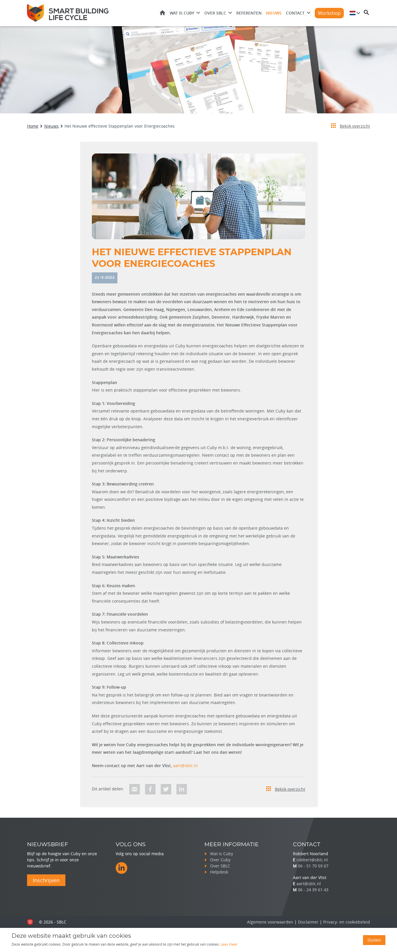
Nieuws (274, 13)
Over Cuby (220, 859)
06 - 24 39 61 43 (313, 889)
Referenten (249, 13)
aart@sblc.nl (185, 765)
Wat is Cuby (182, 13)
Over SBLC (215, 13)
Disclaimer (308, 922)
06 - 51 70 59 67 (313, 866)
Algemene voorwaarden (270, 922)
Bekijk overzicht (355, 126)
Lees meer (229, 944)
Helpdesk (219, 872)
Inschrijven (46, 880)
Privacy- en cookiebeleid (346, 922)
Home (162, 12)
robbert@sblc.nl (312, 859)
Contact (295, 13)
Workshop (329, 13)
